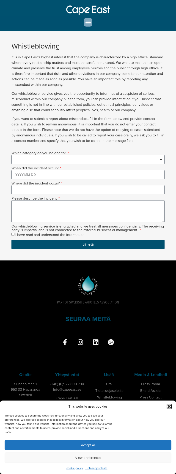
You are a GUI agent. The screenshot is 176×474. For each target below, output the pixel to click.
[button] (169, 406)
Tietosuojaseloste (96, 468)
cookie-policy (74, 468)
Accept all (88, 445)
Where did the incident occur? (35, 183)
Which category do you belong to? (39, 153)
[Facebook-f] (65, 342)
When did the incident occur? (35, 168)
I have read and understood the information (50, 235)
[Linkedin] (96, 342)
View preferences (88, 458)
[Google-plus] (111, 342)
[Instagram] (80, 342)
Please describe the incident (34, 198)
